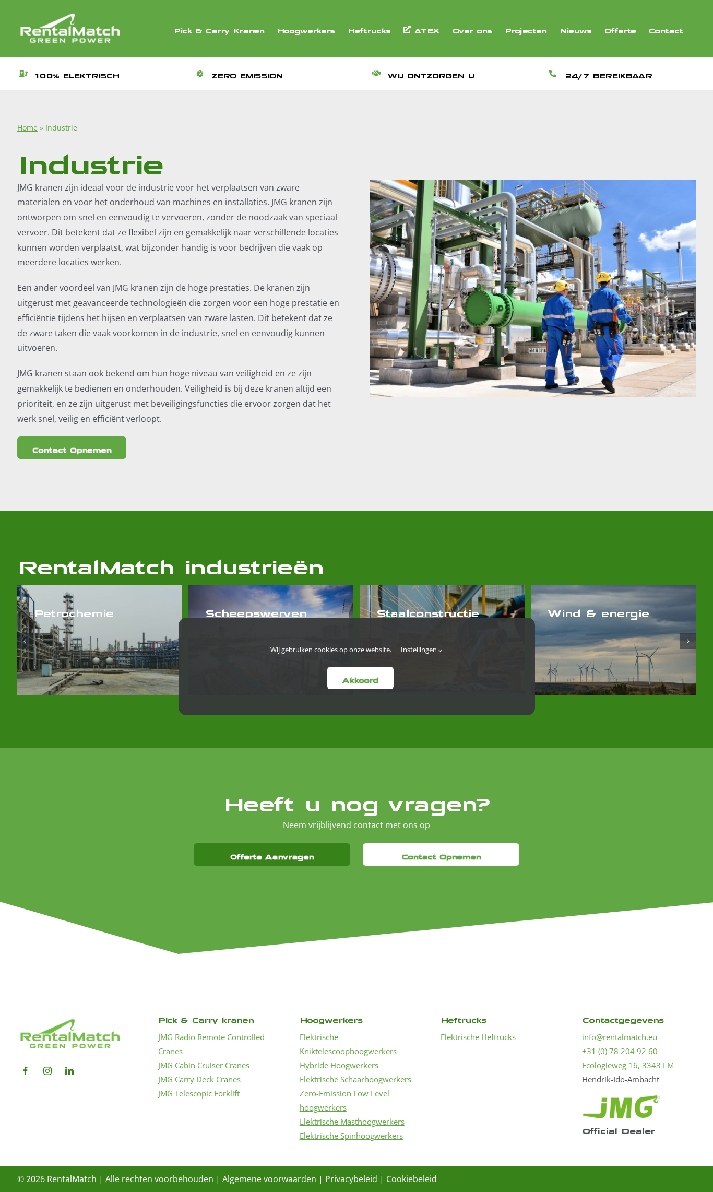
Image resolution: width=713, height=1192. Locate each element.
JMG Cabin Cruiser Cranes (203, 1065)
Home (27, 128)
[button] (25, 641)
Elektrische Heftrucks (478, 1037)
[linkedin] (69, 1071)
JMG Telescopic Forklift (199, 1093)
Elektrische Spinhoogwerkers (351, 1135)
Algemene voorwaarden (269, 1179)
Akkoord (360, 678)
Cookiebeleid (411, 1179)
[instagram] (47, 1071)
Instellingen (419, 649)
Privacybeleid (351, 1179)
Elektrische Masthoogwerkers (352, 1121)
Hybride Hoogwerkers (339, 1065)
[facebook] (25, 1071)
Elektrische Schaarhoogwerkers (355, 1079)
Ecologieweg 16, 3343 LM (628, 1065)
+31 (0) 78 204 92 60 (620, 1051)
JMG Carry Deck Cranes (199, 1079)
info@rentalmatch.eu (619, 1037)
